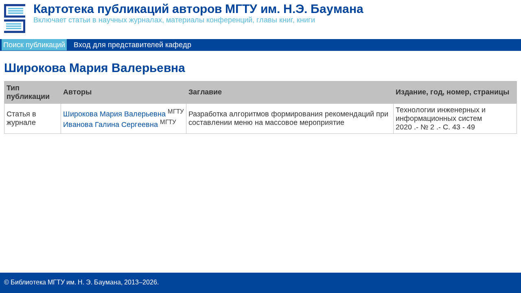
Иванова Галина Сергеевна (110, 124)
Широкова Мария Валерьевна (114, 114)
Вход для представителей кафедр (132, 45)
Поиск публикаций (34, 45)
